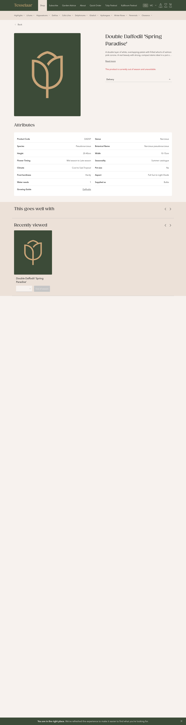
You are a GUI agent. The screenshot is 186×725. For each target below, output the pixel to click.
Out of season (42, 288)
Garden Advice (69, 5)
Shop (42, 5)
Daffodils (87, 189)
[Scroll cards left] (165, 209)
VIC (151, 5)
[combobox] (24, 289)
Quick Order (95, 5)
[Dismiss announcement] (181, 721)
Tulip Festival (111, 5)
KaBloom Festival (129, 5)
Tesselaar (23, 5)
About (83, 5)
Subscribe (53, 5)
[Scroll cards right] (170, 209)
